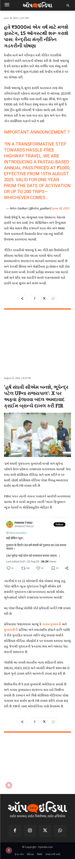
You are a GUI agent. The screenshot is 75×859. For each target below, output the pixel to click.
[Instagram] (30, 831)
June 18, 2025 (60, 208)
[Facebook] (35, 299)
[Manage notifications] (9, 850)
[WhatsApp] (53, 299)
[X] (44, 299)
